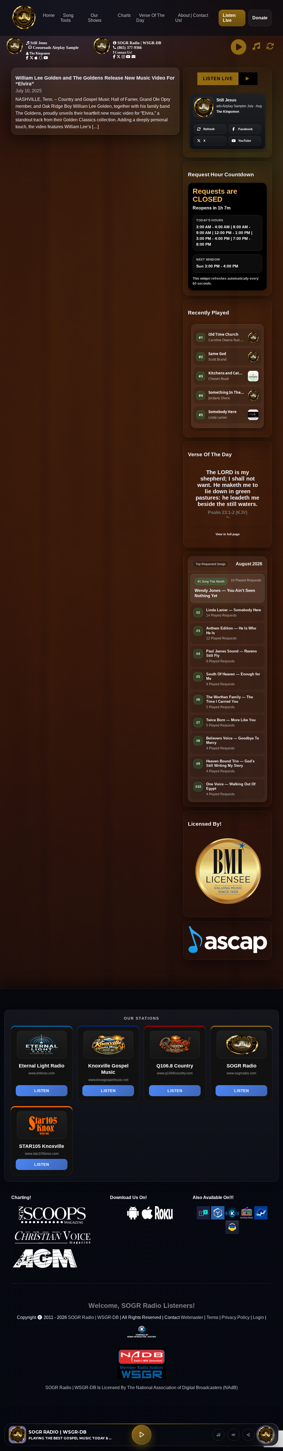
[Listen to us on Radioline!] (261, 1218)
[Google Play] (133, 1218)
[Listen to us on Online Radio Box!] (217, 1218)
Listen (41, 1090)
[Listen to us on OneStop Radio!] (246, 1218)
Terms (212, 1317)
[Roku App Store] (164, 1218)
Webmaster (192, 1317)
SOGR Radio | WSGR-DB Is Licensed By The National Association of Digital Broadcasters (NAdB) (141, 1387)
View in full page (228, 534)
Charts (124, 15)
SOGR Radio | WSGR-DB (93, 1317)
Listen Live (229, 18)
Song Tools (67, 18)
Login (258, 1317)
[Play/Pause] (141, 1435)
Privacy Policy (236, 1317)
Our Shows (94, 18)
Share (248, 1435)
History (218, 1435)
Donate (260, 17)
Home (49, 15)
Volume (233, 1435)
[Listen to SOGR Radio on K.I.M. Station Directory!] (232, 1218)
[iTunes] (147, 1218)
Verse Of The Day (150, 18)
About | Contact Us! (191, 18)
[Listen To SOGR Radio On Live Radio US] (232, 1232)
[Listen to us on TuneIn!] (203, 1218)
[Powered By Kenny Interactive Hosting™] (141, 1331)
